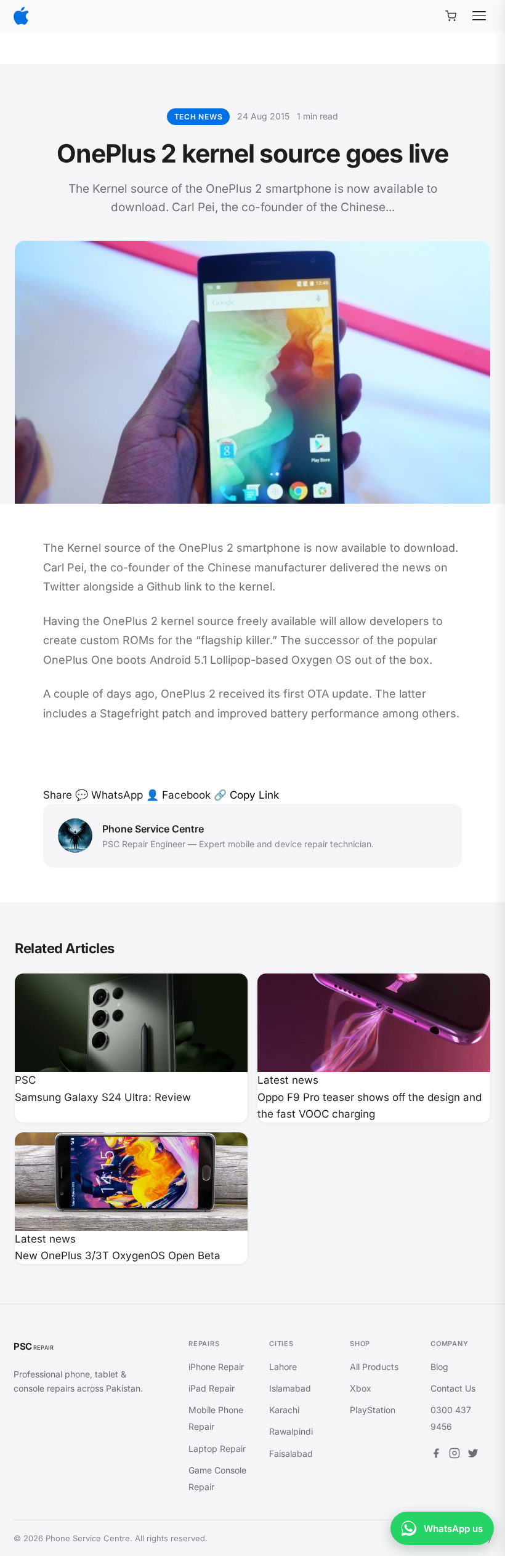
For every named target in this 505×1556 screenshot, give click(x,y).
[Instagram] (454, 1455)
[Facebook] (436, 1455)
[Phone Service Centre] (21, 16)
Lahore (283, 1366)
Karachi (284, 1410)
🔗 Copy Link (246, 795)
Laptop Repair (217, 1448)
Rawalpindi (291, 1431)
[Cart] (451, 16)
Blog (439, 1366)
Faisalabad (291, 1453)
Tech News (198, 116)
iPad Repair (211, 1388)
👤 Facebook (178, 795)
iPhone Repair (216, 1366)
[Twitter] (473, 1455)
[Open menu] (479, 16)
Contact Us (452, 1388)
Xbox (360, 1388)
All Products (374, 1366)
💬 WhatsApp (109, 795)
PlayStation (372, 1410)
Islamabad (290, 1388)
